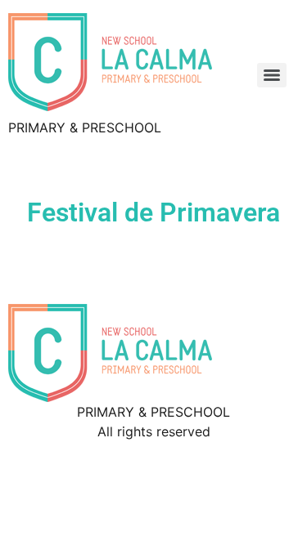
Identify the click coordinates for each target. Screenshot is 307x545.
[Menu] (272, 75)
